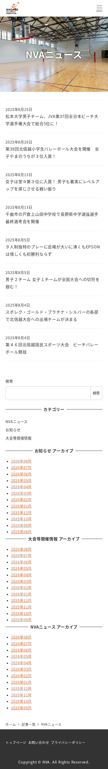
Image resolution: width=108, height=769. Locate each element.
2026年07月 (21, 467)
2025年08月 (21, 531)
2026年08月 (21, 461)
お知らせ (13, 429)
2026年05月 (21, 480)
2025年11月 (21, 606)
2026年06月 (21, 473)
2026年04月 (21, 486)
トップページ (16, 742)
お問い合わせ (38, 742)
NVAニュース (17, 421)
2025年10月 (21, 518)
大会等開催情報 (19, 438)
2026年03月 (21, 493)
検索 (9, 381)
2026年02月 (21, 499)
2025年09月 (21, 525)
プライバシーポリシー (68, 742)
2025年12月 (21, 512)
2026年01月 (21, 506)
